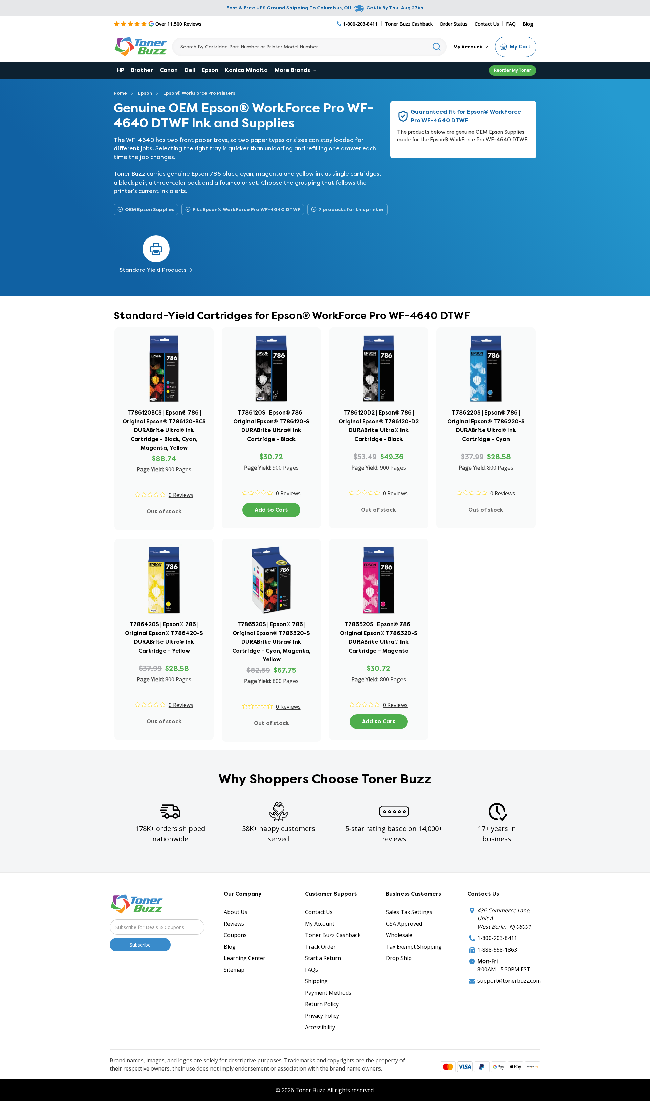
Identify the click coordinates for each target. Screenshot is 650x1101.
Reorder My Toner (512, 70)
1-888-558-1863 (497, 949)
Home (120, 93)
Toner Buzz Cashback (409, 23)
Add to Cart (271, 509)
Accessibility (320, 1027)
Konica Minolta (246, 70)
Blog (528, 23)
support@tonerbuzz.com (509, 980)
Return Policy (322, 1004)
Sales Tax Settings (409, 912)
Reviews (234, 923)
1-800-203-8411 (497, 938)
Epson (210, 70)
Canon (169, 70)
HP (120, 70)
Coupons (235, 935)
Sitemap (234, 969)
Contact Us (487, 23)
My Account (468, 47)
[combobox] (309, 47)
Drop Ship (399, 958)
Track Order (320, 946)
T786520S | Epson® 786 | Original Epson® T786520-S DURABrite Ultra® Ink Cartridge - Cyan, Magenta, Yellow (271, 642)
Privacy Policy (322, 1015)
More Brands (293, 70)
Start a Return (323, 958)
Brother (142, 70)
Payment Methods (328, 992)
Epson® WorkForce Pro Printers (199, 93)
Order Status (454, 23)
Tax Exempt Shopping (414, 946)
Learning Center (244, 958)
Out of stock (164, 511)
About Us (235, 912)
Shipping (316, 981)
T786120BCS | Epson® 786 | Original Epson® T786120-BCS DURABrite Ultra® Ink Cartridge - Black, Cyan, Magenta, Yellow (164, 430)
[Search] (437, 47)
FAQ (511, 23)
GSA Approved (404, 923)
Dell (190, 70)
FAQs (311, 969)
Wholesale (399, 935)
